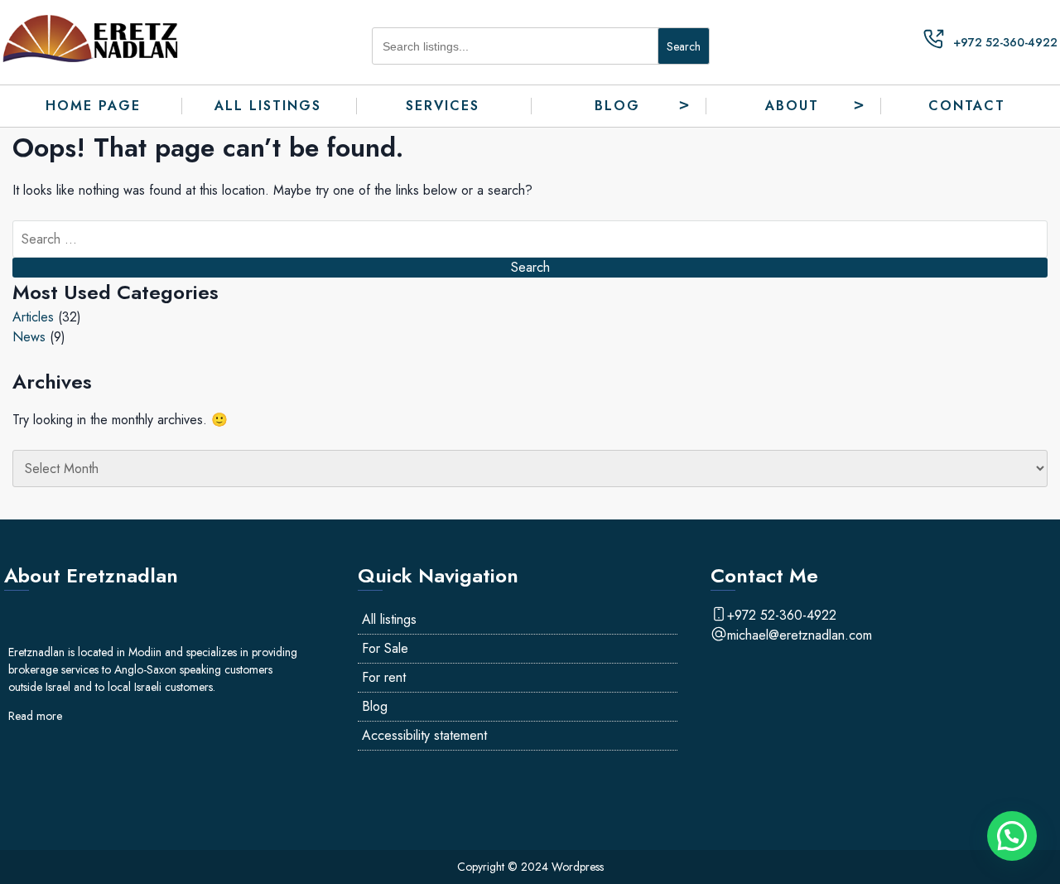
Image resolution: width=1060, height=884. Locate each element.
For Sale (385, 648)
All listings (267, 105)
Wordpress (578, 866)
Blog (617, 105)
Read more (35, 716)
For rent (384, 677)
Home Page (93, 105)
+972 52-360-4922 (1005, 42)
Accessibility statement (424, 735)
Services (442, 105)
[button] (1012, 836)
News (29, 336)
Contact (966, 105)
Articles (33, 316)
